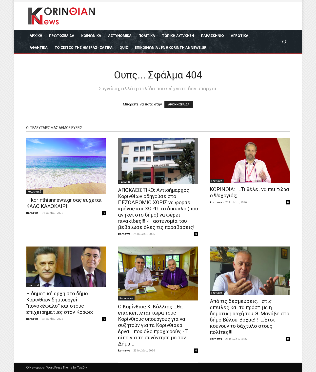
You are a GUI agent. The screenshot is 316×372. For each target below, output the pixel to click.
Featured (125, 181)
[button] (284, 42)
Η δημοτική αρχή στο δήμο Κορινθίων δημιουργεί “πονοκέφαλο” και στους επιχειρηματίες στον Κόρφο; (59, 303)
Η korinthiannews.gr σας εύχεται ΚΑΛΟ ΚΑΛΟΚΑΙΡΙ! (64, 203)
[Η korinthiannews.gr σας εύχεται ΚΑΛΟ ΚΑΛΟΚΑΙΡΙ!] (66, 166)
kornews (32, 213)
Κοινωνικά (34, 191)
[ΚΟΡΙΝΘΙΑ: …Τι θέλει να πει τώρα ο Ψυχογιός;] (250, 160)
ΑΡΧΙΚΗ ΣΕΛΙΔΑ (178, 104)
